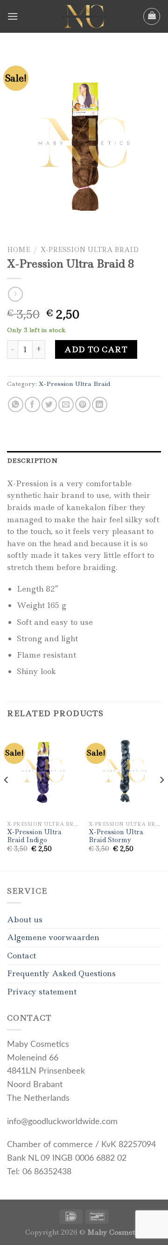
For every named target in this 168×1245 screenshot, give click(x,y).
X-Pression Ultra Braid (90, 249)
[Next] (161, 799)
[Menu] (12, 16)
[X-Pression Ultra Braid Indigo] (43, 772)
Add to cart (95, 349)
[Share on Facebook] (32, 404)
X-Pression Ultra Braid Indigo (34, 836)
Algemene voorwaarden (53, 937)
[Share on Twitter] (49, 404)
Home (18, 249)
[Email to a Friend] (66, 404)
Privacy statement (42, 991)
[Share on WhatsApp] (15, 404)
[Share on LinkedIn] (99, 404)
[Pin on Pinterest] (83, 404)
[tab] (84, 460)
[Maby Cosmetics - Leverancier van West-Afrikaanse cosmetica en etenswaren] (84, 16)
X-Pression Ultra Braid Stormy (116, 836)
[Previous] (6, 799)
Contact (21, 955)
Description (32, 460)
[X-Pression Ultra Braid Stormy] (125, 772)
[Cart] (151, 16)
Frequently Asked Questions (61, 973)
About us (24, 919)
